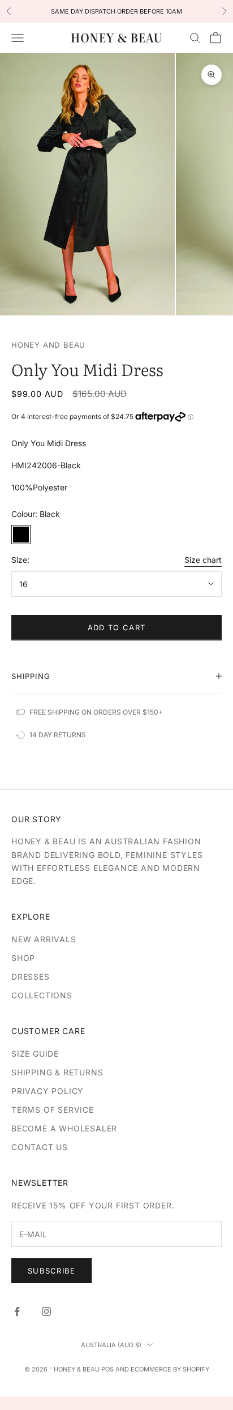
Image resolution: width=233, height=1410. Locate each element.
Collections (41, 995)
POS (107, 1369)
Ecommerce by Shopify (170, 1369)
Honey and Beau (48, 344)
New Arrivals (43, 939)
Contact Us (39, 1147)
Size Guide (35, 1053)
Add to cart (116, 627)
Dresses (30, 976)
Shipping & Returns (57, 1072)
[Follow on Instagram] (46, 1311)
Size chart (203, 560)
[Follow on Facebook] (17, 1311)
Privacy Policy (47, 1091)
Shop (23, 958)
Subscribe (52, 1270)
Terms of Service (52, 1109)
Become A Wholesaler (64, 1128)
